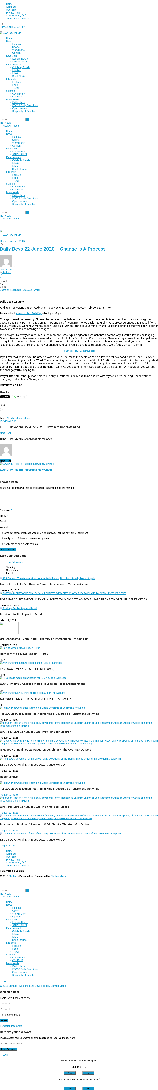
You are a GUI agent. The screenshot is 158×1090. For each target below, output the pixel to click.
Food (15, 85)
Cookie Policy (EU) (16, 15)
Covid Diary (18, 93)
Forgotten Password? (11, 1025)
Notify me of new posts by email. (22, 544)
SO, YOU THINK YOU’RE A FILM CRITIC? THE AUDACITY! (36, 699)
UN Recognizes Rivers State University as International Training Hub (44, 639)
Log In (5, 1054)
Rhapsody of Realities (24, 111)
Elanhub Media (58, 876)
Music (15, 73)
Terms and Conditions (18, 18)
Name (4, 515)
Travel (15, 87)
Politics (16, 44)
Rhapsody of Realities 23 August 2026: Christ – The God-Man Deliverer (46, 749)
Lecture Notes (20, 58)
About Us (11, 6)
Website (4, 527)
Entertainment (13, 64)
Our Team (11, 9)
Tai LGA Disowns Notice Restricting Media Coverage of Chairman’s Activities (49, 714)
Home (9, 3)
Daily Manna (18, 102)
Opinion (16, 52)
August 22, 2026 (9, 812)
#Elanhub (11, 418)
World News (19, 49)
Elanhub (13, 876)
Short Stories (19, 76)
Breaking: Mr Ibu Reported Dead (21, 614)
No (88, 1073)
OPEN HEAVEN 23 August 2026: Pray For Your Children (35, 732)
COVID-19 (17, 96)
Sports (16, 47)
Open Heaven (19, 108)
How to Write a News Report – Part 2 (24, 654)
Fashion (16, 82)
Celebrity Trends (21, 67)
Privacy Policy (14, 12)
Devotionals (12, 99)
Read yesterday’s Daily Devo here (79, 351)
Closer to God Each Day (29, 313)
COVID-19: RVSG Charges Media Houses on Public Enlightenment (42, 684)
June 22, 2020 (7, 269)
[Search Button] (27, 119)
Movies (16, 70)
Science (10, 90)
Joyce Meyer (23, 418)
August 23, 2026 (9, 794)
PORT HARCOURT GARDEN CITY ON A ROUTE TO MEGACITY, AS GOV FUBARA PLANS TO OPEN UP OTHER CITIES (73, 599)
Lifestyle (11, 79)
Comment (6, 510)
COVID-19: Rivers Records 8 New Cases (26, 469)
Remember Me (12, 1014)
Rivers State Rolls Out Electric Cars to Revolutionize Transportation (44, 584)
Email (4, 521)
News (9, 41)
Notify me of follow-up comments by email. (27, 538)
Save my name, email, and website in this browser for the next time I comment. (46, 532)
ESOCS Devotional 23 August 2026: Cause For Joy (33, 764)
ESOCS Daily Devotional (25, 105)
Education (11, 55)
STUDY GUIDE (19, 61)
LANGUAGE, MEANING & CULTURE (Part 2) (27, 669)
